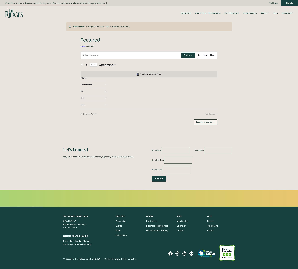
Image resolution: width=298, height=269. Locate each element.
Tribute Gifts (212, 225)
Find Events (188, 55)
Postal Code (157, 169)
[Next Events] (86, 64)
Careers (180, 230)
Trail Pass (273, 3)
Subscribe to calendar (204, 122)
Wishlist (210, 230)
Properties (232, 13)
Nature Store (121, 235)
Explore (186, 13)
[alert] (149, 74)
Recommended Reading (157, 230)
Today (93, 65)
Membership (182, 221)
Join (275, 13)
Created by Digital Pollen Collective (120, 258)
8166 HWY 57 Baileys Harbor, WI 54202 (75, 223)
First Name (156, 150)
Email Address (158, 160)
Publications (151, 221)
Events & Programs (208, 13)
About (265, 13)
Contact (287, 13)
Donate (289, 3)
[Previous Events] (82, 64)
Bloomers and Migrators (157, 225)
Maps (118, 230)
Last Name (199, 150)
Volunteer (181, 225)
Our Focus (250, 13)
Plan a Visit (121, 221)
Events (83, 46)
